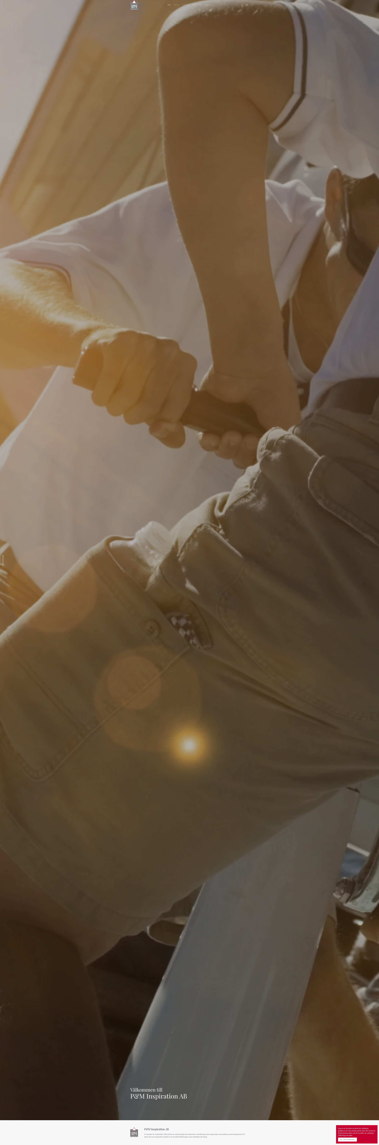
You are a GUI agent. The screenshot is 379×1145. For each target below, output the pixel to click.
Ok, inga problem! (347, 1139)
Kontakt (208, 5)
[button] (237, 5)
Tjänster (186, 5)
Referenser (197, 5)
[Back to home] (135, 5)
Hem (169, 5)
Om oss (176, 5)
